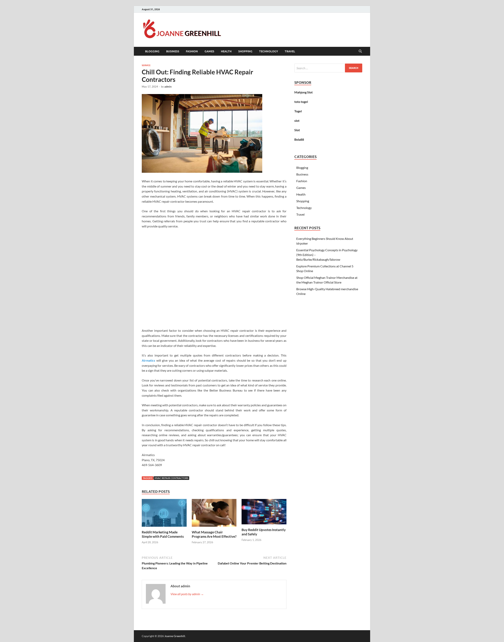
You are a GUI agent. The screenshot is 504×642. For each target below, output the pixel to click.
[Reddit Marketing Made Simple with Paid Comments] (164, 514)
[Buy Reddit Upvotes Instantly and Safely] (264, 513)
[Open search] (360, 51)
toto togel (301, 101)
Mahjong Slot (303, 92)
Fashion (192, 51)
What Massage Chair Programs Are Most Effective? (214, 534)
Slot (297, 130)
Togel (298, 111)
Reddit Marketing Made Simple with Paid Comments (163, 534)
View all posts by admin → (187, 594)
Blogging (152, 51)
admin (167, 86)
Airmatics (148, 360)
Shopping (245, 51)
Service (146, 65)
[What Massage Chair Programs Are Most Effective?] (214, 514)
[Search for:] (328, 68)
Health (226, 51)
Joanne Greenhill (174, 636)
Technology (268, 51)
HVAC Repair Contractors (171, 478)
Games (209, 51)
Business (172, 51)
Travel (290, 51)
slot (296, 120)
